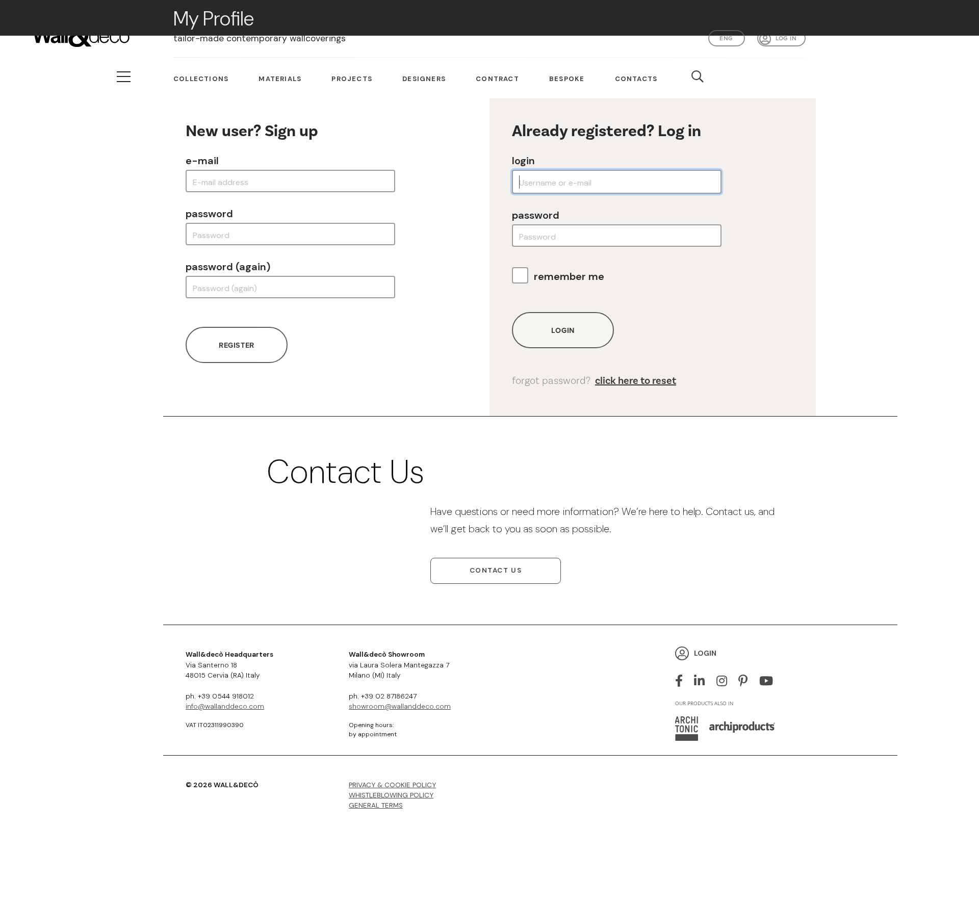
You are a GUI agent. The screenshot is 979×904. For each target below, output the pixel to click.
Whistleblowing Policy (391, 795)
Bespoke (566, 78)
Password (209, 214)
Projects (351, 78)
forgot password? (594, 380)
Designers (424, 78)
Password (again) (228, 267)
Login (523, 161)
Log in (786, 38)
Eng (726, 38)
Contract (497, 78)
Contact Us (496, 570)
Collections (200, 78)
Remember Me (569, 276)
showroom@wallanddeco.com (400, 706)
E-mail (202, 161)
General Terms (376, 805)
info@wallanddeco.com (225, 706)
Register (236, 345)
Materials (280, 78)
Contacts (636, 78)
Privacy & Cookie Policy (392, 785)
